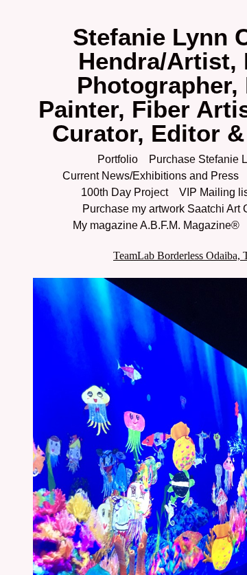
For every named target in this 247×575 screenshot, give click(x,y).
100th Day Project (124, 192)
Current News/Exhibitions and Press (150, 176)
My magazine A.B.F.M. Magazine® (156, 225)
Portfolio (117, 159)
